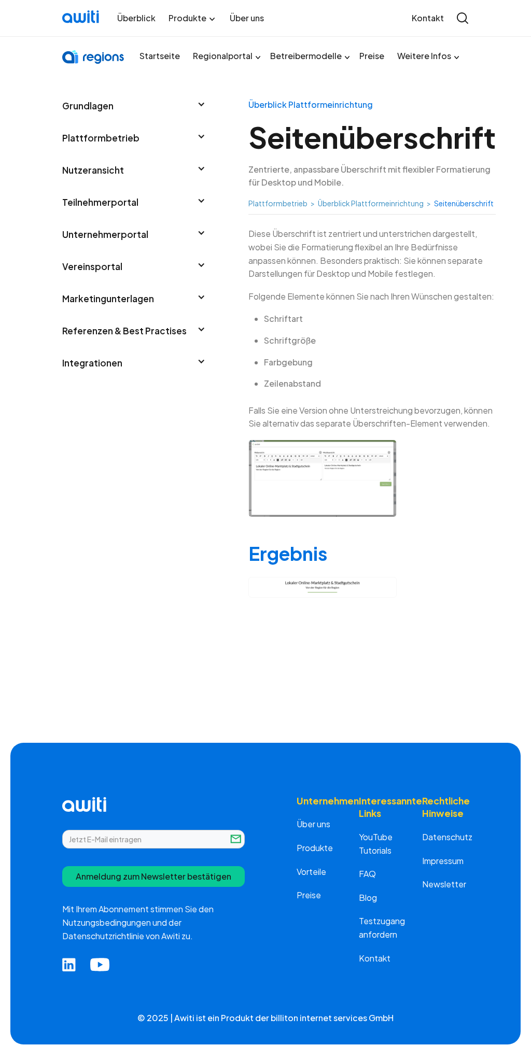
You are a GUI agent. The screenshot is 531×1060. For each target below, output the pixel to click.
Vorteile (311, 871)
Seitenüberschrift (464, 203)
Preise (371, 56)
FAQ (367, 873)
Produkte (315, 847)
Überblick (136, 18)
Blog (368, 897)
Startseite (159, 56)
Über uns (247, 18)
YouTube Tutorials (376, 843)
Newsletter (444, 884)
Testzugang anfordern (382, 927)
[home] (82, 18)
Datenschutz (447, 836)
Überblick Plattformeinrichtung (371, 203)
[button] (193, 18)
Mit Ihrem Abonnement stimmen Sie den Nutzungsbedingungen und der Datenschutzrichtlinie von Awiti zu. (138, 922)
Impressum (443, 860)
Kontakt (428, 18)
